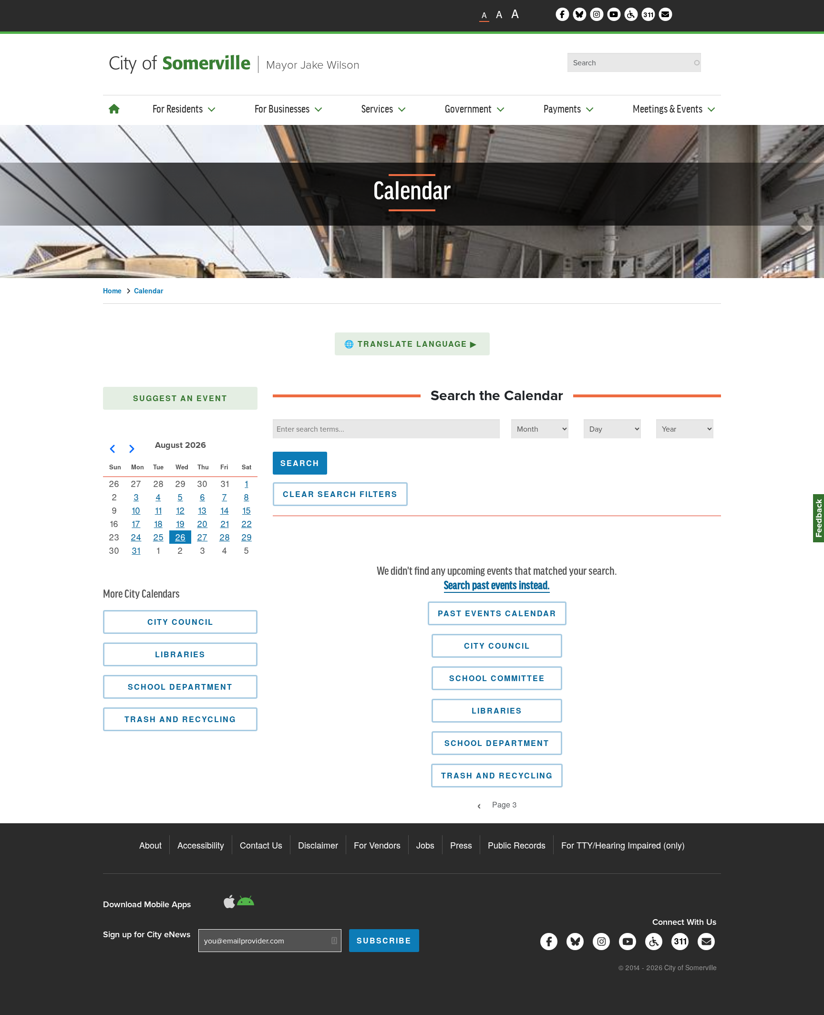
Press (461, 845)
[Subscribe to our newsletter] (704, 940)
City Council (497, 645)
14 (224, 510)
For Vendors (377, 845)
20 (202, 523)
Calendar (148, 290)
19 (180, 523)
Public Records (517, 845)
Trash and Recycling (497, 775)
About (150, 845)
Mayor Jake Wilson (313, 64)
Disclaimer (318, 845)
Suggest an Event (180, 398)
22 (246, 523)
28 (224, 536)
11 (158, 510)
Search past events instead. (497, 586)
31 (136, 550)
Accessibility (200, 845)
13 (202, 510)
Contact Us (261, 845)
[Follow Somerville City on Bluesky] (573, 940)
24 (136, 536)
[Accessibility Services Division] (652, 940)
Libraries (497, 710)
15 (246, 510)
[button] (412, 343)
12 (180, 510)
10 (136, 510)
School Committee (497, 678)
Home (112, 290)
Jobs (425, 845)
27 (202, 536)
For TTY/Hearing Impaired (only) (623, 845)
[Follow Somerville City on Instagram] (599, 940)
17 (136, 523)
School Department (496, 742)
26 (180, 536)
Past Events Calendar (497, 613)
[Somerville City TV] (626, 940)
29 (246, 536)
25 (158, 536)
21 (224, 523)
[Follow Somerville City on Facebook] (547, 940)
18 (158, 523)
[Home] (114, 108)
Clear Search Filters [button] (340, 493)
